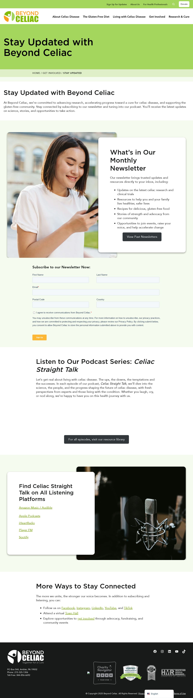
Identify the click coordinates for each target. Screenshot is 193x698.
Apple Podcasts (29, 516)
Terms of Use (180, 693)
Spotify (23, 537)
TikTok (128, 608)
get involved (86, 618)
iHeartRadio (27, 523)
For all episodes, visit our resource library (96, 439)
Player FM (26, 530)
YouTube (110, 608)
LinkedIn (97, 608)
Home (36, 73)
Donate (184, 4)
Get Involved (52, 73)
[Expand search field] (175, 4)
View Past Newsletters (142, 237)
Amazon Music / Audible (35, 508)
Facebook (68, 608)
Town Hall (71, 613)
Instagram (83, 608)
